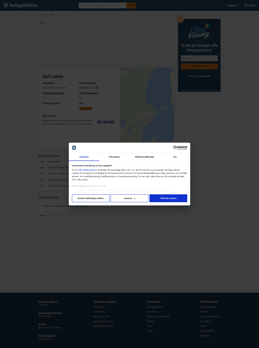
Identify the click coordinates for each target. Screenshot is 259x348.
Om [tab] (175, 157)
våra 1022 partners (87, 170)
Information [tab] (114, 157)
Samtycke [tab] (84, 157)
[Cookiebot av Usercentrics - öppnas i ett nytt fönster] (175, 148)
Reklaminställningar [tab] (144, 157)
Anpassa (128, 198)
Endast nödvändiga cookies (91, 198)
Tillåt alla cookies (168, 198)
